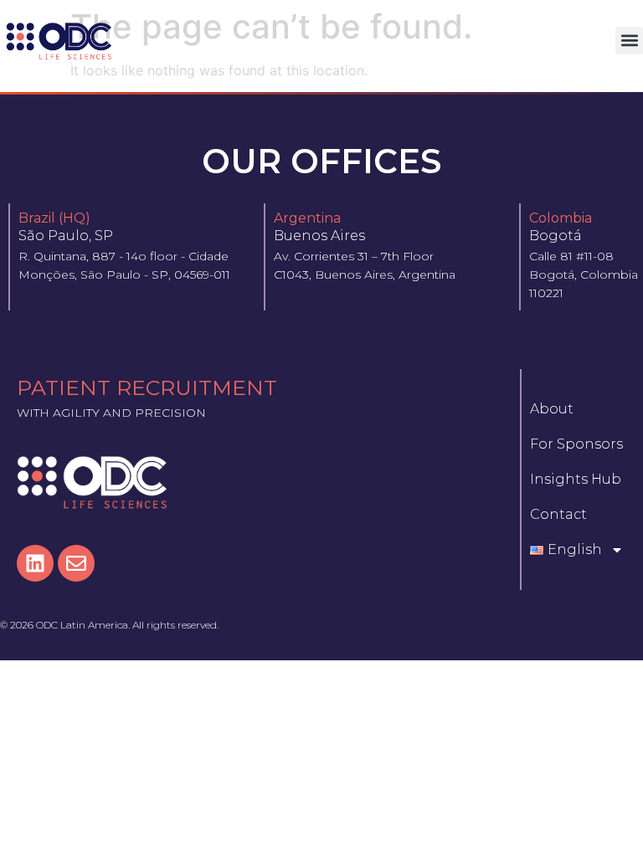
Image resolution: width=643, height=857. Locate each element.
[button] (629, 40)
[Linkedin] (35, 563)
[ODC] (59, 40)
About (552, 409)
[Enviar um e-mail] (76, 563)
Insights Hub (575, 479)
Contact (558, 514)
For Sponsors (576, 444)
